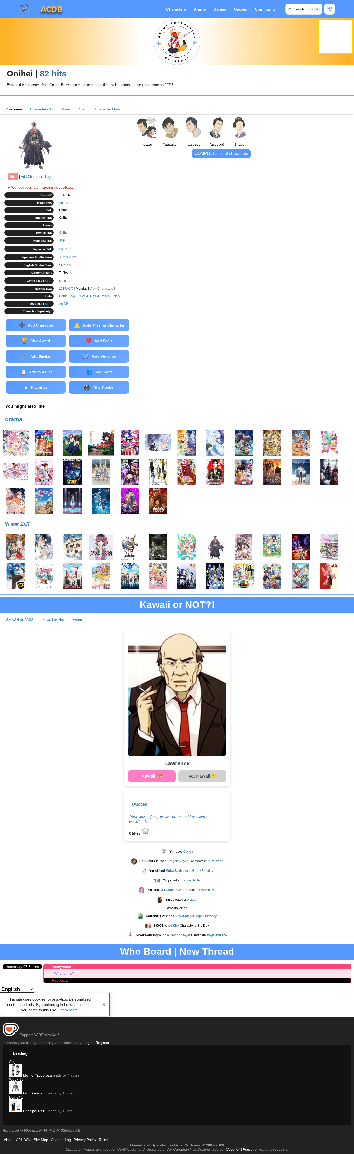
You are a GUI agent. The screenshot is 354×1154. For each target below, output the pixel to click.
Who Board (146, 951)
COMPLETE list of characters (221, 153)
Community (265, 9)
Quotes (240, 9)
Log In (329, 9)
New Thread (206, 951)
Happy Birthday (202, 871)
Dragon (192, 899)
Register (102, 1042)
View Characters (101, 289)
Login (88, 1042)
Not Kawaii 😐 (202, 776)
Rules (103, 1140)
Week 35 (16, 1079)
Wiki (27, 1140)
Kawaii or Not (53, 620)
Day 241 (16, 1097)
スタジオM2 (67, 257)
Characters (176, 9)
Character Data (107, 109)
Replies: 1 (60, 980)
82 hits (53, 73)
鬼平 (62, 240)
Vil (147, 821)
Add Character (31, 177)
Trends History (110, 296)
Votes (66, 109)
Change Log (61, 1140)
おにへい (65, 249)
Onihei (63, 233)
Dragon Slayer (177, 861)
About (8, 1140)
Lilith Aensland (34, 1093)
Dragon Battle (190, 880)
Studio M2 (66, 265)
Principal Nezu (34, 1111)
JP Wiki (94, 296)
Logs (48, 177)
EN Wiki (82, 296)
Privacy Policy (85, 1140)
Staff (83, 109)
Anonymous (61, 967)
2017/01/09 (67, 289)
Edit (13, 177)
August (14, 1061)
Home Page (67, 296)
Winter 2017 (17, 524)
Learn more (68, 1010)
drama (65, 280)
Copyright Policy (239, 1149)
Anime (200, 9)
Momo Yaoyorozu (37, 1075)
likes (135, 833)
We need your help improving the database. (42, 187)
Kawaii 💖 (151, 776)
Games (219, 9)
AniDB (63, 304)
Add (48, 280)
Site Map (41, 1140)
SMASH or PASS (19, 620)
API (19, 1140)
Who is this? (64, 973)
